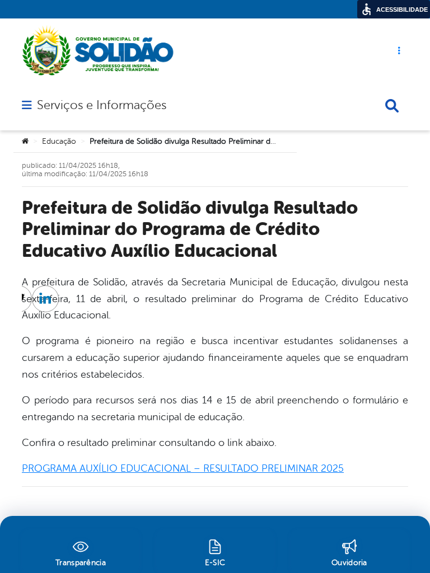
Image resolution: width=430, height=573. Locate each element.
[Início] (25, 141)
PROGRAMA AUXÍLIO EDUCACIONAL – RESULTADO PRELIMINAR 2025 (183, 468)
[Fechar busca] (392, 106)
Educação (59, 141)
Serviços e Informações (101, 105)
